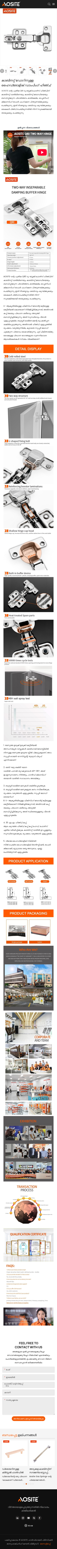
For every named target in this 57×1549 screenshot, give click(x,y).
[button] (24, 1483)
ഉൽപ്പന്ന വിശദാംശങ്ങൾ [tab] (29, 127)
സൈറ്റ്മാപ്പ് (44, 1543)
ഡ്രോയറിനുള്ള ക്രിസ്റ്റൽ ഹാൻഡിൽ (13, 1470)
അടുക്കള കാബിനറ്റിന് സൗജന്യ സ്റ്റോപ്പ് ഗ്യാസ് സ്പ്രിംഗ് (40, 1470)
